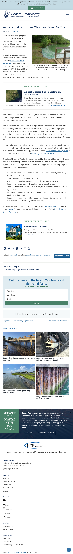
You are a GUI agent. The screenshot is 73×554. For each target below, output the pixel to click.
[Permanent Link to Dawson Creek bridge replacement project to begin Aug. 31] (19, 344)
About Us (6, 478)
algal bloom (29, 255)
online (11, 209)
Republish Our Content (10, 488)
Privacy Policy (7, 538)
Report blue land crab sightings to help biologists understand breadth (50, 359)
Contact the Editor (9, 526)
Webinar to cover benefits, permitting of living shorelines (17, 391)
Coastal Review (7, 2)
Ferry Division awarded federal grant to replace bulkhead (50, 398)
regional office (50, 206)
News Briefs (13, 255)
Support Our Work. (36, 8)
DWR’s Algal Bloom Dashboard (43, 153)
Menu (68, 14)
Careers (5, 491)
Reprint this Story (62, 256)
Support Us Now (46, 433)
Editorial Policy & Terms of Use (13, 545)
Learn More (29, 433)
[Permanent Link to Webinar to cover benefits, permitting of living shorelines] (19, 376)
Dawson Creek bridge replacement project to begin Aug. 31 (19, 359)
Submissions (7, 485)
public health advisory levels (56, 151)
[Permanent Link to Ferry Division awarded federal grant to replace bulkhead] (52, 379)
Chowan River (38, 255)
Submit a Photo (8, 529)
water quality (46, 255)
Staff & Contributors (9, 481)
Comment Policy (8, 541)
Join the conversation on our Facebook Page (37, 314)
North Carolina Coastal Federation (13, 465)
